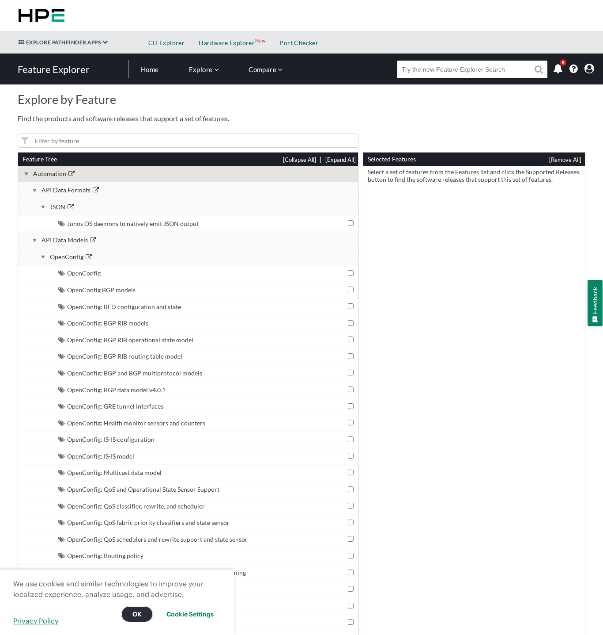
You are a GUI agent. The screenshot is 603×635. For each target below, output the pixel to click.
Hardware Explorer (227, 42)
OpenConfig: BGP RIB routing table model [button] (124, 356)
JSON (57, 206)
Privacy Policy (35, 620)
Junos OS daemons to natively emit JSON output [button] (133, 223)
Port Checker (298, 42)
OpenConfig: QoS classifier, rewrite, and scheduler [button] (136, 506)
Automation (49, 173)
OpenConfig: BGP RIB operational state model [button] (130, 340)
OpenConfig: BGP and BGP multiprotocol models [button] (134, 373)
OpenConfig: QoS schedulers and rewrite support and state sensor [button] (157, 539)
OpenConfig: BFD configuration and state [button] (124, 306)
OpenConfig (66, 256)
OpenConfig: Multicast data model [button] (114, 472)
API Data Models (64, 240)
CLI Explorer (166, 42)
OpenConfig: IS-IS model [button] (100, 456)
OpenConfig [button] (84, 273)
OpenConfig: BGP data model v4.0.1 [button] (116, 390)
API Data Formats (65, 190)
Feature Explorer (54, 69)
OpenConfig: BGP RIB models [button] (107, 323)
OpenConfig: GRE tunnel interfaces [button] (115, 406)
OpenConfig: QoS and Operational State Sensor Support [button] (143, 489)
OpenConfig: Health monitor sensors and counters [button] (136, 423)
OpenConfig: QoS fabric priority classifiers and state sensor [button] (148, 522)
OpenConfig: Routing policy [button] (105, 555)
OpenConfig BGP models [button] (101, 290)
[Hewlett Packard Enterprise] (39, 15)
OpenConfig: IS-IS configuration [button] (111, 439)
